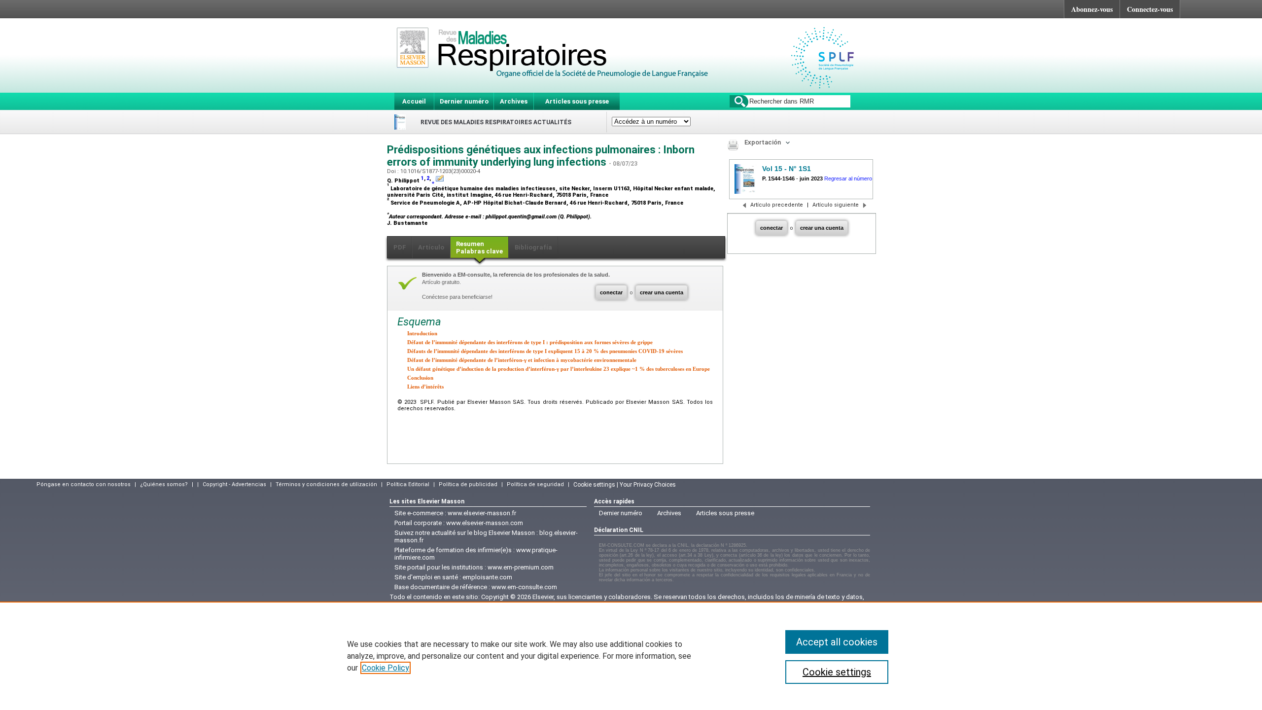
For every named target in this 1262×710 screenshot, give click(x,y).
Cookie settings (837, 672)
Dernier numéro (464, 101)
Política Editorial (407, 484)
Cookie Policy (385, 668)
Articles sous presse (577, 101)
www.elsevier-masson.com (484, 523)
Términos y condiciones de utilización (326, 484)
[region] (631, 656)
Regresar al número (848, 178)
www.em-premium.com (521, 567)
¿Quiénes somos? (164, 484)
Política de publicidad (468, 484)
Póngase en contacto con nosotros (83, 484)
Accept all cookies (836, 642)
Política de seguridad (535, 484)
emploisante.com (487, 577)
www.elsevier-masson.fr (482, 513)
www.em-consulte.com (524, 587)
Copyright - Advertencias (234, 484)
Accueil (414, 101)
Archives (513, 101)
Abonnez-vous (1092, 9)
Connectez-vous (1150, 9)
